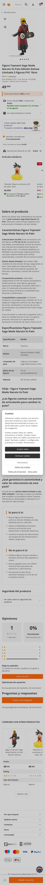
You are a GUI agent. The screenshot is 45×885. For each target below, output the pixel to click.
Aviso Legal (32, 471)
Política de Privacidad (17, 471)
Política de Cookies (22, 467)
